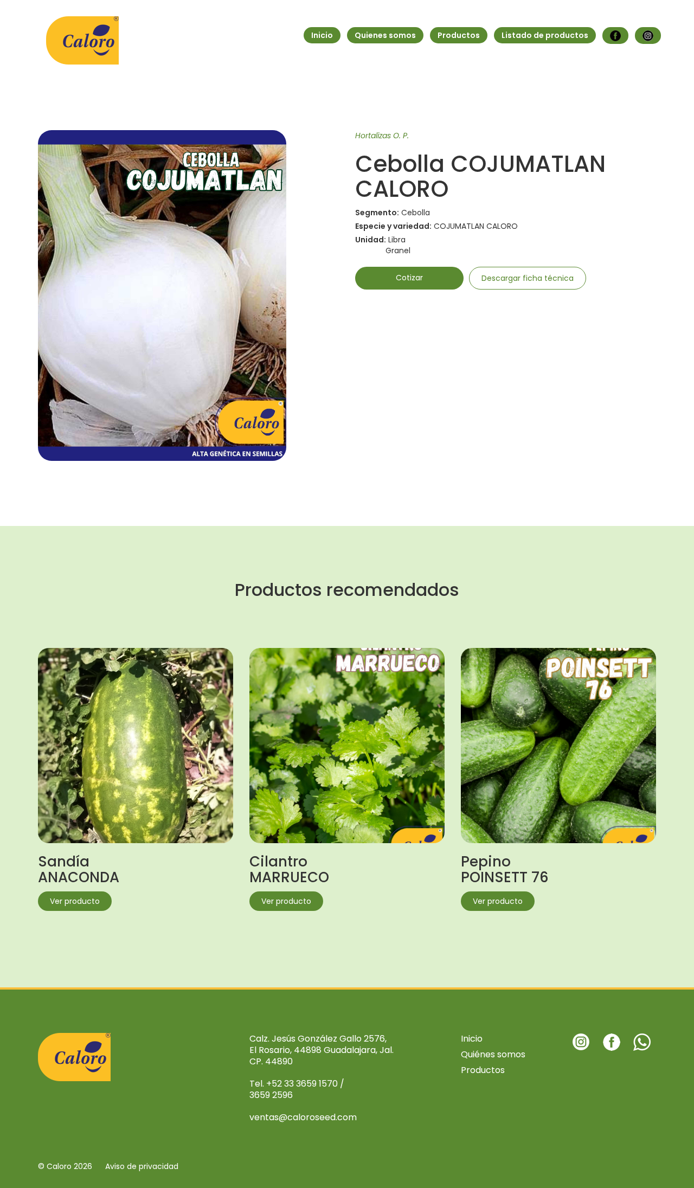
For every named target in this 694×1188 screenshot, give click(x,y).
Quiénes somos (493, 1054)
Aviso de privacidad (141, 1166)
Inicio (322, 35)
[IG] (648, 35)
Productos (459, 35)
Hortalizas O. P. (382, 135)
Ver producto (75, 901)
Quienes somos (385, 35)
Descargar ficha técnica (527, 278)
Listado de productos (545, 35)
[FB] (615, 35)
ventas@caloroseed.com (303, 1117)
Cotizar (409, 277)
